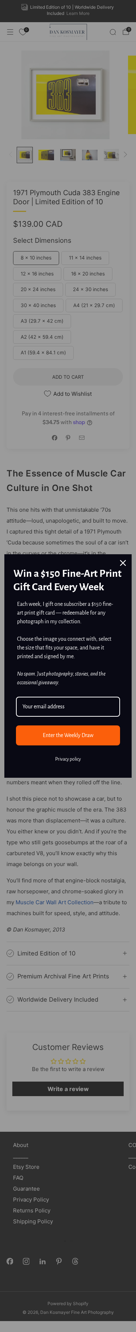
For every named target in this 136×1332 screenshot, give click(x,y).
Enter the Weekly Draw (68, 735)
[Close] (123, 563)
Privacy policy (68, 759)
